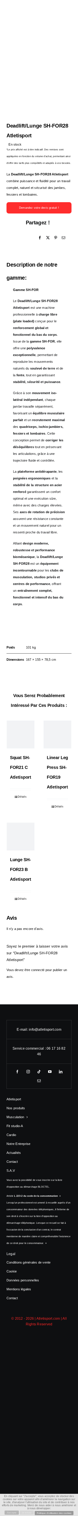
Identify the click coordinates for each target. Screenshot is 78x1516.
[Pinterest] (56, 237)
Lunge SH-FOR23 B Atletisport (20, 869)
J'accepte (12, 1512)
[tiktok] (39, 1071)
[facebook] (17, 1071)
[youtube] (50, 1071)
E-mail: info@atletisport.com (39, 1029)
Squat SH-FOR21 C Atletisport (20, 767)
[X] (48, 237)
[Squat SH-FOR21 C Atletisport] (20, 734)
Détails (22, 796)
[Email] (63, 237)
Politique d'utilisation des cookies (54, 1513)
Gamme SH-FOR (26, 290)
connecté (38, 970)
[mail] (39, 1080)
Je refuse (27, 1512)
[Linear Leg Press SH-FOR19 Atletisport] (57, 734)
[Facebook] (40, 237)
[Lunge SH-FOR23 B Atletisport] (20, 836)
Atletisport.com (48, 1318)
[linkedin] (60, 1071)
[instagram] (28, 1071)
